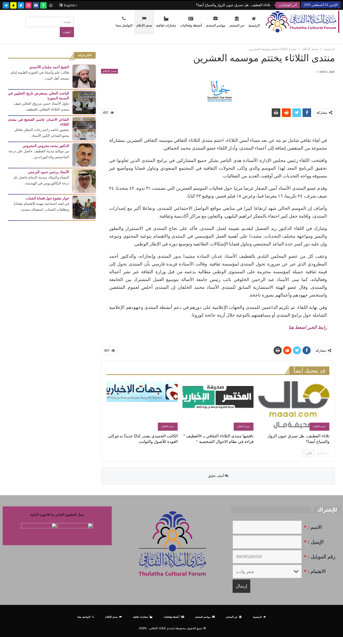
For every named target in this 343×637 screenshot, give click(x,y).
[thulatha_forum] (28, 4)
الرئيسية (254, 25)
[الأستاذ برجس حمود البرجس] (84, 181)
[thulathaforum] (43, 4)
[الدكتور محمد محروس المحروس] (84, 155)
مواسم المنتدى (215, 25)
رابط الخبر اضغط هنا (308, 327)
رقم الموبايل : (319, 556)
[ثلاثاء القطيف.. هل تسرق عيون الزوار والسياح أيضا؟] (293, 406)
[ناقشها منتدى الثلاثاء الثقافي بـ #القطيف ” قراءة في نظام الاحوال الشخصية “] (217, 406)
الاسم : (313, 527)
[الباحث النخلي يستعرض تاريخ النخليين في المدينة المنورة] (84, 102)
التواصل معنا (124, 25)
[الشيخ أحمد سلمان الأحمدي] (84, 76)
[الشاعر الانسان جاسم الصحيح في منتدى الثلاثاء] (84, 128)
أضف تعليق (216, 476)
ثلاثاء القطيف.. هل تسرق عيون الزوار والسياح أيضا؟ (233, 5)
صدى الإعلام (144, 25)
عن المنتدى (236, 25)
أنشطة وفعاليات (191, 25)
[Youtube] (36, 4)
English (69, 5)
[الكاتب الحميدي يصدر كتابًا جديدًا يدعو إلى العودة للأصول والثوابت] (142, 406)
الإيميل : (314, 542)
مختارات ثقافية (166, 25)
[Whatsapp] (51, 4)
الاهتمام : (315, 571)
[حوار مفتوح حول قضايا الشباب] (84, 207)
